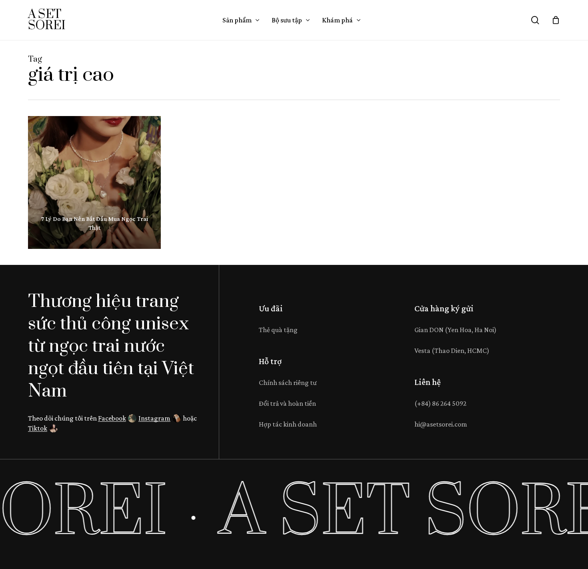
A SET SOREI (46, 20)
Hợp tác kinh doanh (288, 424)
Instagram (154, 418)
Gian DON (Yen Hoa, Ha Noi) (455, 330)
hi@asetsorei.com (440, 424)
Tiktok (37, 428)
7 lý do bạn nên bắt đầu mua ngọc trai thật (94, 223)
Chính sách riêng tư (288, 383)
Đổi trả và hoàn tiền (287, 403)
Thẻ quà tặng (278, 330)
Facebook (112, 418)
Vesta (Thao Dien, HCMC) (451, 351)
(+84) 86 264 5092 (440, 403)
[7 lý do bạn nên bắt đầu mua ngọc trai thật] (94, 182)
